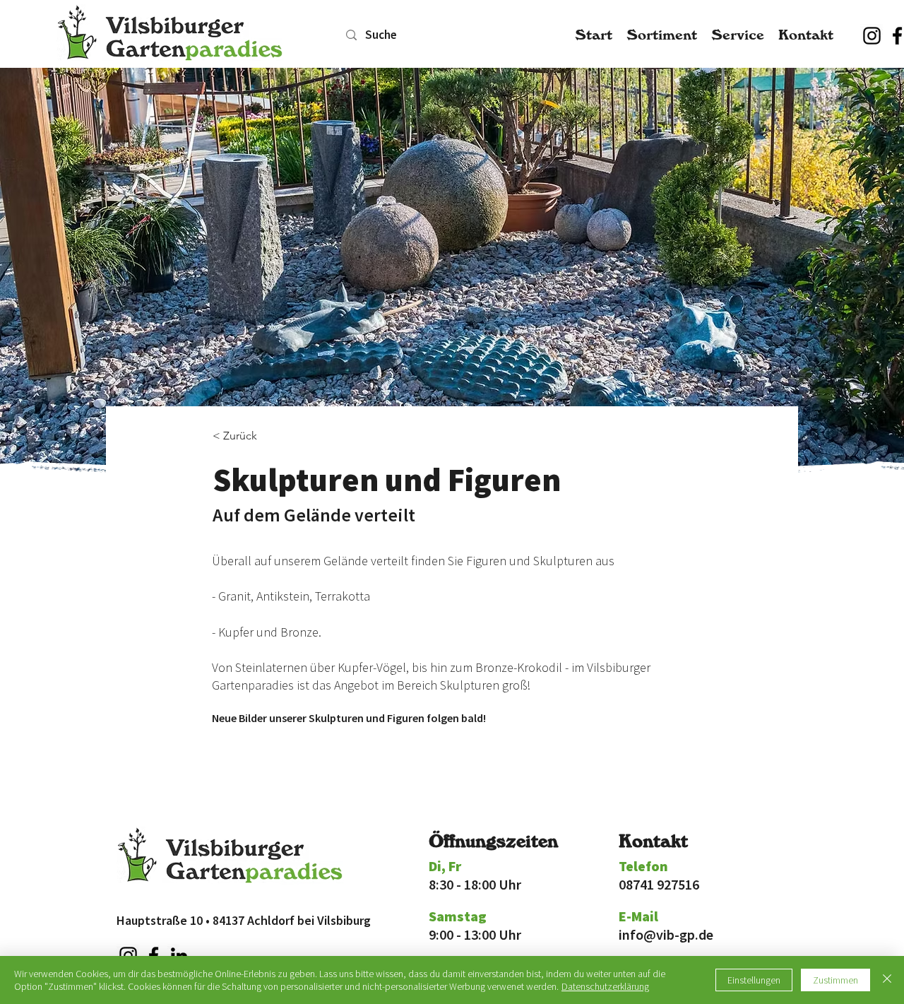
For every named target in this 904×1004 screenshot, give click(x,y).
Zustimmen (835, 980)
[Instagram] (872, 35)
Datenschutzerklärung (605, 986)
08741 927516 (659, 884)
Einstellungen (753, 980)
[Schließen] (887, 980)
